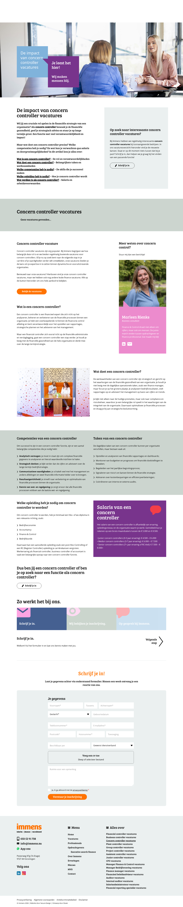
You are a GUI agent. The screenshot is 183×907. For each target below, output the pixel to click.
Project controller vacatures (120, 850)
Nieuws (71, 864)
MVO (70, 869)
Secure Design (45, 903)
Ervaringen (73, 860)
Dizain (65, 903)
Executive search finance (83, 851)
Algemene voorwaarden (44, 900)
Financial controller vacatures (121, 833)
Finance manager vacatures (120, 870)
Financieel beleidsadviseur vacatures (124, 874)
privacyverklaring (80, 790)
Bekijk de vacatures (32, 291)
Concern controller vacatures (121, 840)
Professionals (75, 843)
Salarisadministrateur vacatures (122, 884)
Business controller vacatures (121, 837)
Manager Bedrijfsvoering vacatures (124, 867)
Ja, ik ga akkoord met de (70, 790)
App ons (25, 848)
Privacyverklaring (24, 900)
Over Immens (74, 856)
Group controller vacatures (120, 847)
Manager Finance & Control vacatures (125, 864)
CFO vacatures (113, 860)
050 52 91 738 (28, 838)
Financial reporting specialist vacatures (126, 887)
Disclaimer (83, 900)
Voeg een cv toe (90, 755)
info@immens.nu (31, 843)
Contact (72, 873)
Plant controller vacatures (119, 843)
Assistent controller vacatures (121, 854)
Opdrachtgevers (76, 847)
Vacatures (73, 838)
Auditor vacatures (115, 877)
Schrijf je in (123, 165)
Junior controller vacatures (120, 857)
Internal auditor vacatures (119, 881)
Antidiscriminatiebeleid (66, 900)
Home (71, 834)
